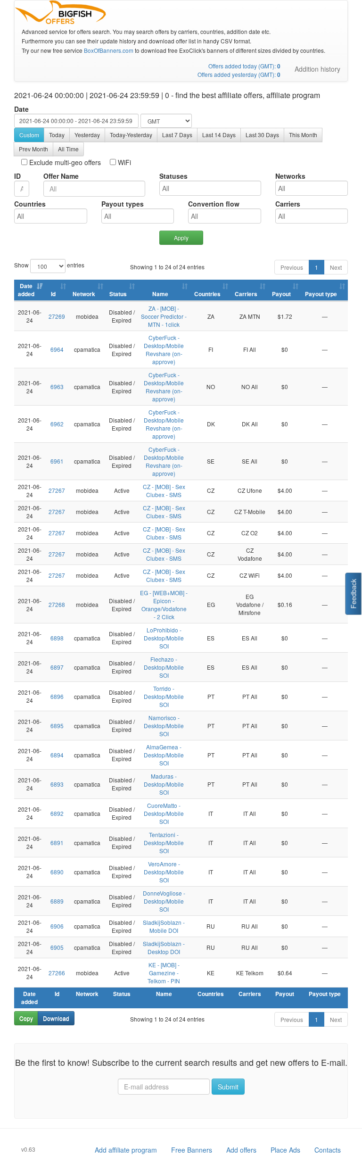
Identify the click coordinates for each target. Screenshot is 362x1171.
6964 (57, 349)
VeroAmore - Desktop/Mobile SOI (164, 872)
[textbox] (212, 188)
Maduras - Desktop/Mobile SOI (164, 784)
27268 (57, 604)
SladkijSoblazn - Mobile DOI (164, 926)
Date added (26, 290)
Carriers (287, 203)
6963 (57, 386)
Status (118, 294)
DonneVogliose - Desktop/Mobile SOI (164, 901)
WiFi (123, 162)
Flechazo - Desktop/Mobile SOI (164, 667)
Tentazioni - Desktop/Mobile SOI (164, 842)
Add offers (241, 1149)
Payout (281, 294)
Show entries (36, 265)
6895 (57, 726)
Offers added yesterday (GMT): (238, 74)
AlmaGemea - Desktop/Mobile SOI (164, 755)
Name (160, 294)
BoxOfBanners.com (108, 50)
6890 (57, 872)
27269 (57, 316)
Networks (290, 176)
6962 (57, 424)
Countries (30, 203)
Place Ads (285, 1149)
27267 (57, 490)
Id (53, 294)
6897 (57, 667)
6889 (57, 901)
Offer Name (61, 176)
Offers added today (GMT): (244, 66)
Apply (181, 237)
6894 (57, 755)
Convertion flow (213, 203)
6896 (57, 696)
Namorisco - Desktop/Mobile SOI (164, 726)
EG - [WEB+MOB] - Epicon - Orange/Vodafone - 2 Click (164, 605)
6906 (57, 926)
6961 (57, 461)
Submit (228, 1086)
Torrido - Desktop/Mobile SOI (164, 696)
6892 (57, 813)
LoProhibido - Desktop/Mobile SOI (164, 638)
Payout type (321, 294)
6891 (57, 843)
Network (84, 294)
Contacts (327, 1149)
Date (21, 109)
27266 (57, 973)
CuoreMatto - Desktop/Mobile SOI (164, 813)
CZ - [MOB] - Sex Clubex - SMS (164, 490)
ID (17, 176)
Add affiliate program (126, 1149)
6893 (57, 784)
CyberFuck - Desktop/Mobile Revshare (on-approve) (164, 349)
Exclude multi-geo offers (64, 162)
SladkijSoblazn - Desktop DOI (164, 947)
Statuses (173, 176)
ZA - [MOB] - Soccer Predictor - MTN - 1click (164, 316)
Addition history (317, 69)
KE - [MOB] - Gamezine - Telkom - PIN (164, 973)
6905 (57, 947)
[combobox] (210, 188)
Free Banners (191, 1149)
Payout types (122, 203)
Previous (291, 267)
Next (336, 267)
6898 (57, 638)
